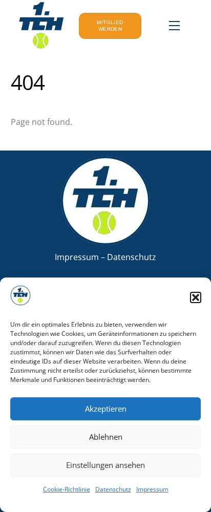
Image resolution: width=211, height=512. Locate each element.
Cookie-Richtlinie (66, 489)
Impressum (152, 489)
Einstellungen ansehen (105, 465)
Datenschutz (113, 489)
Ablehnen (105, 437)
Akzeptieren (105, 408)
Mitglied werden (110, 25)
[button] (196, 297)
